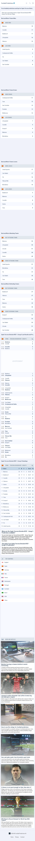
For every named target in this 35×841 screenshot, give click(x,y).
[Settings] (30, 3)
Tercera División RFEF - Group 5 (18, 339)
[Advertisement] (17, 77)
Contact (22, 837)
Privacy (17, 837)
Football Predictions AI (20, 833)
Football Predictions (8, 3)
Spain (6, 339)
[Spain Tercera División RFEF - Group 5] (32, 339)
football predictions (14, 539)
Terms (12, 837)
